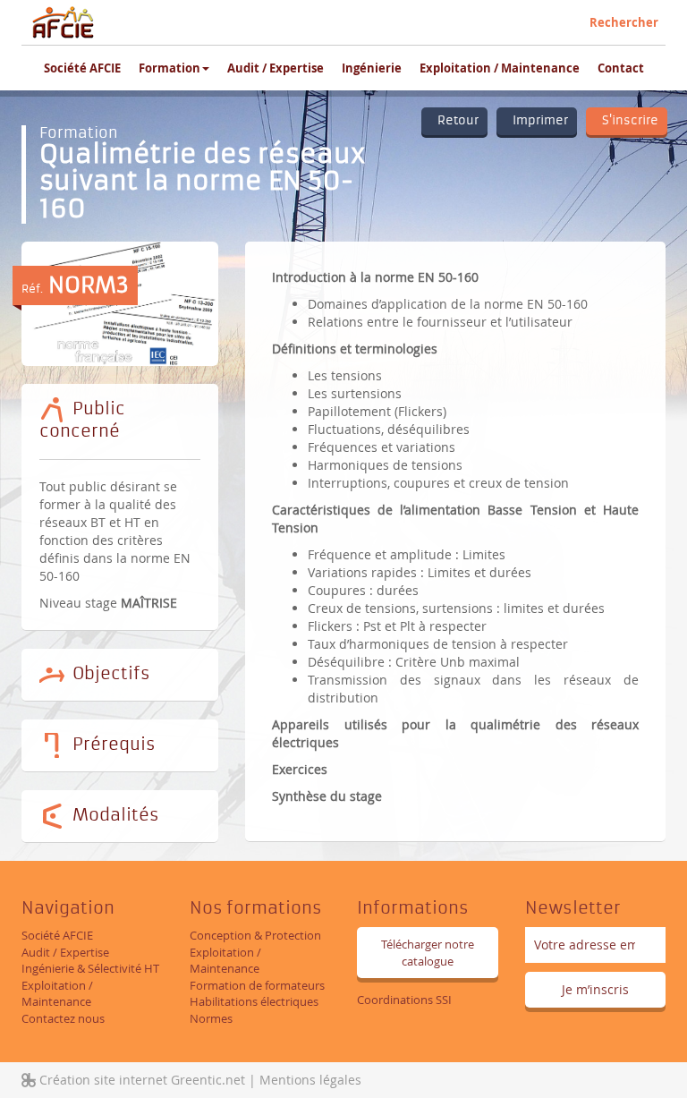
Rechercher (623, 22)
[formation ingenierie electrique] (63, 22)
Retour (454, 120)
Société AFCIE (82, 68)
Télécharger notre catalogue (427, 952)
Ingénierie (372, 68)
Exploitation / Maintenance (500, 68)
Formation (169, 68)
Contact (621, 68)
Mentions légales (310, 1079)
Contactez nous (63, 1018)
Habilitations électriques (254, 1001)
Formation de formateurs (257, 985)
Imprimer (536, 120)
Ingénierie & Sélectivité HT (90, 968)
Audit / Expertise (275, 68)
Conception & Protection (255, 935)
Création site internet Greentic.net (140, 1079)
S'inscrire (626, 120)
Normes (211, 1018)
